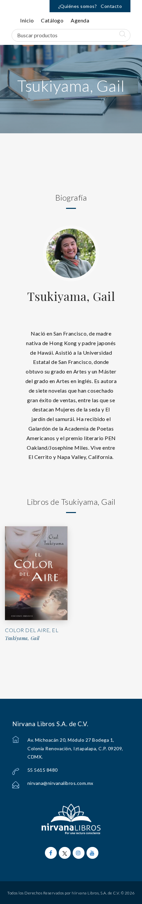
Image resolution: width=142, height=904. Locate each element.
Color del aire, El (31, 630)
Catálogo (52, 20)
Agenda (80, 20)
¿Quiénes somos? (77, 6)
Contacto (111, 6)
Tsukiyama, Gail (71, 296)
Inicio (27, 20)
